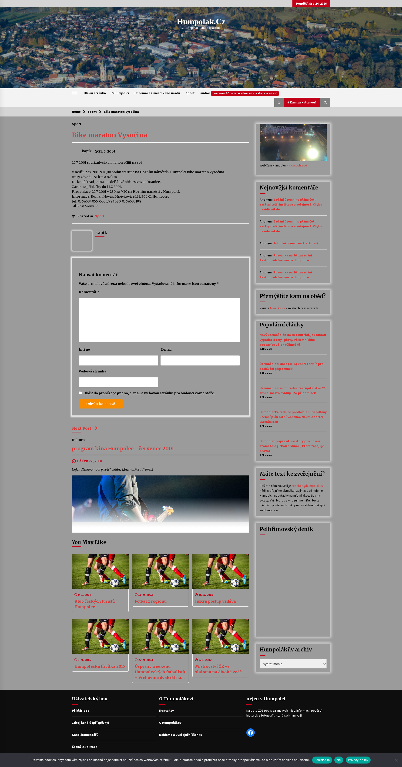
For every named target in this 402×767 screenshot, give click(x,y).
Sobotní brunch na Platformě (295, 243)
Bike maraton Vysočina (109, 135)
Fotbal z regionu (151, 601)
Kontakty (166, 710)
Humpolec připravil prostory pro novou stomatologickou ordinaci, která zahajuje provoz (292, 446)
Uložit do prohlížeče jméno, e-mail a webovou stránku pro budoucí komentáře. (149, 393)
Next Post (81, 428)
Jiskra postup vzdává (215, 601)
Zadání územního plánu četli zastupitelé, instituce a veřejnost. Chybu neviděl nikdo (291, 204)
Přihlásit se (80, 710)
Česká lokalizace (84, 747)
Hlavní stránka (95, 93)
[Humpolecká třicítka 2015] (100, 636)
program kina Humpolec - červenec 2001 (123, 449)
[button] (279, 102)
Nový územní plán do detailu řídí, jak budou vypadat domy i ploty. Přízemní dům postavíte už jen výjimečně (293, 340)
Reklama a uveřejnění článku (180, 735)
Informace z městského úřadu (157, 93)
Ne (339, 760)
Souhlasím (322, 760)
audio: (238, 93)
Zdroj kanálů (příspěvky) (90, 723)
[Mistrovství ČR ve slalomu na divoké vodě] (220, 636)
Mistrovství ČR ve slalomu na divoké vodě (218, 669)
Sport (190, 93)
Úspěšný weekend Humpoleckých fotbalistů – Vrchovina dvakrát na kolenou (160, 672)
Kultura (78, 440)
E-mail (166, 349)
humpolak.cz (201, 21)
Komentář (89, 292)
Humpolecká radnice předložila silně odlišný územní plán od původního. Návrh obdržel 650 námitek (293, 417)
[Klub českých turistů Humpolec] (100, 571)
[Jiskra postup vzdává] (220, 571)
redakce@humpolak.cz (308, 486)
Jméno (84, 349)
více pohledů (298, 165)
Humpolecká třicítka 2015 (99, 666)
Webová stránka (92, 371)
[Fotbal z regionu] (160, 571)
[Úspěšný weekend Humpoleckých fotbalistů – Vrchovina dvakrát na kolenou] (160, 636)
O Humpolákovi (170, 723)
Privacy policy (358, 760)
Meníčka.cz (277, 308)
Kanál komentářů (85, 735)
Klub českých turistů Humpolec (94, 604)
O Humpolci (120, 93)
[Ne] (396, 760)
